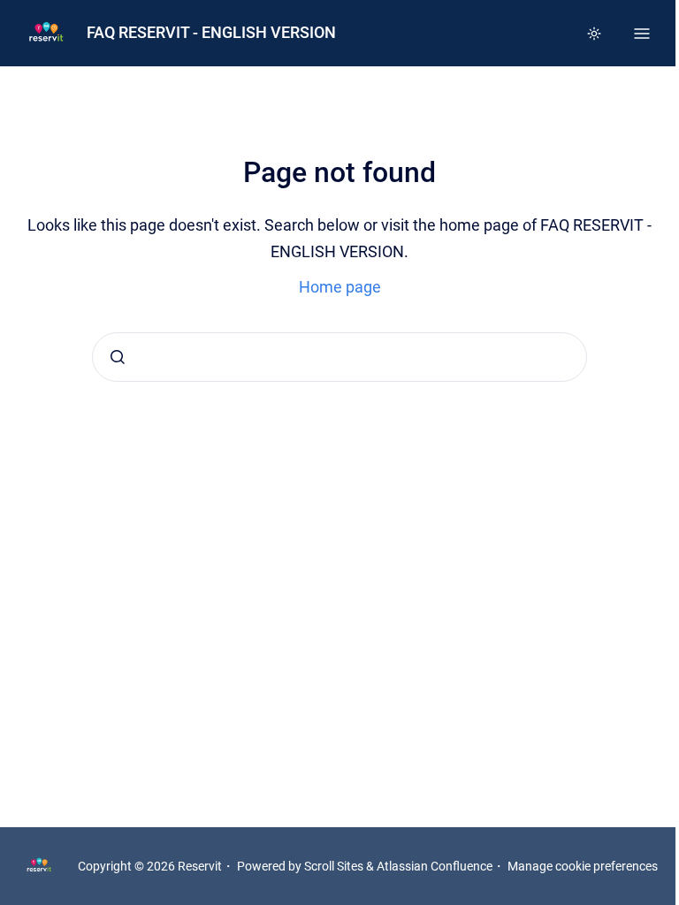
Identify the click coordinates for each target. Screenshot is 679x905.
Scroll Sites (333, 866)
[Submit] (117, 357)
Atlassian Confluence (434, 866)
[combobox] (339, 357)
